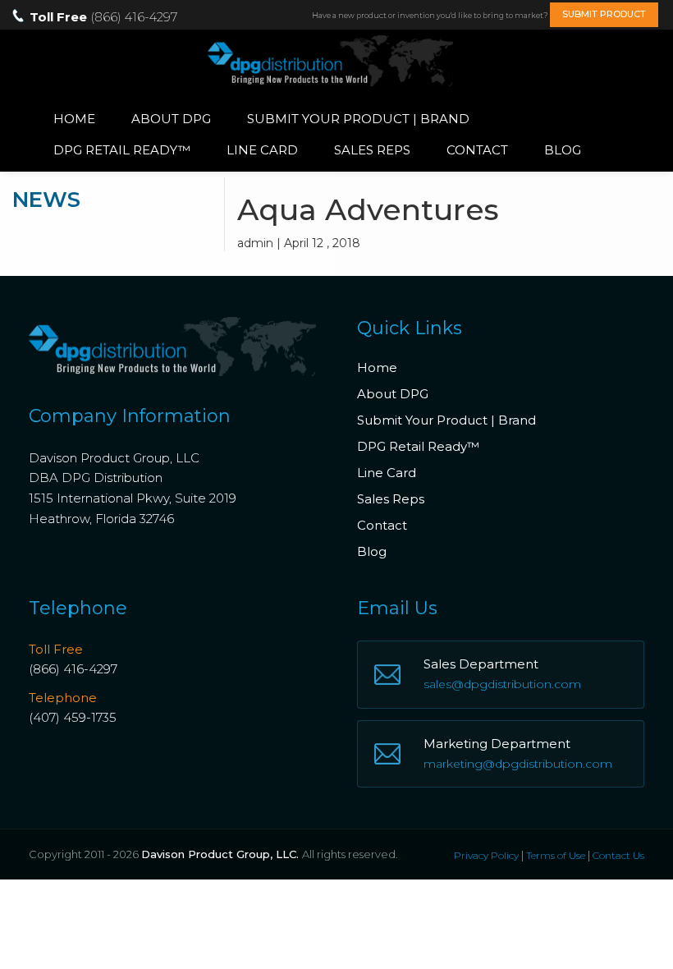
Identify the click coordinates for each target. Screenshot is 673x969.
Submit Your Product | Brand (358, 118)
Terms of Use (555, 855)
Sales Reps (372, 150)
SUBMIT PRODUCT (604, 14)
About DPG (171, 118)
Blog (562, 150)
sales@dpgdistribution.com (502, 684)
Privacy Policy (486, 855)
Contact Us (618, 855)
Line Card (262, 150)
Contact (477, 150)
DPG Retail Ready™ (121, 150)
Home (74, 118)
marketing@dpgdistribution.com (517, 763)
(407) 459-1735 (73, 717)
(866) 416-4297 (73, 669)
